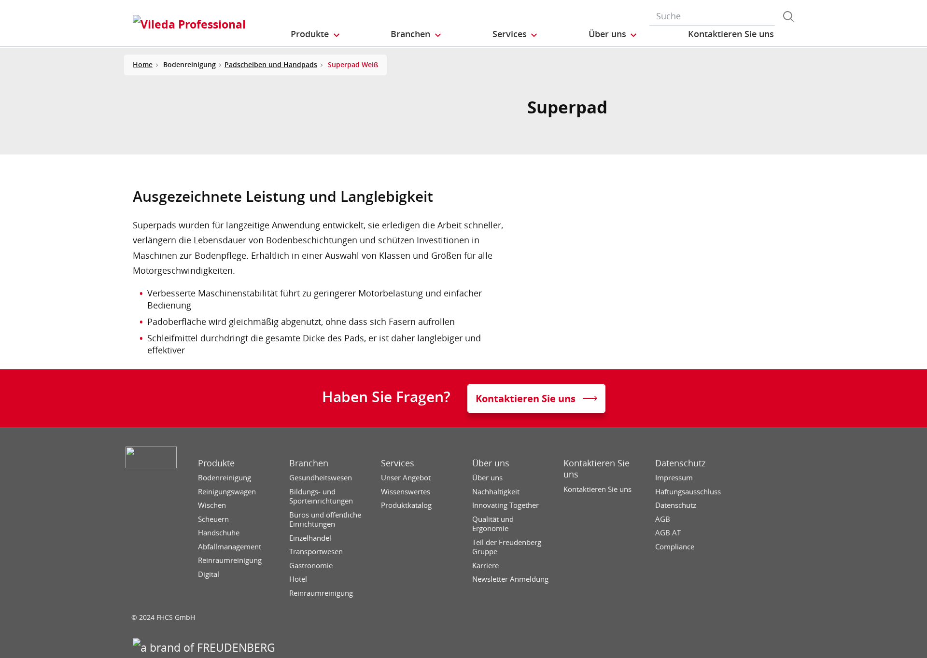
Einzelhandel (310, 538)
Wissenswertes (405, 491)
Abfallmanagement (229, 546)
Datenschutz (680, 463)
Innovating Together (505, 505)
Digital (208, 574)
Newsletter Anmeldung (510, 579)
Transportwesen (316, 551)
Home (143, 64)
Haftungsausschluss (688, 491)
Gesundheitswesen (320, 477)
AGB (662, 519)
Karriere (485, 565)
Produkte (216, 463)
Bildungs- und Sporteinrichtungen (321, 496)
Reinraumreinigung (230, 560)
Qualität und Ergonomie (493, 524)
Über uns (490, 463)
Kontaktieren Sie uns (596, 469)
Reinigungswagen (227, 491)
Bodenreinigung (224, 477)
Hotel (298, 579)
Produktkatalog (406, 505)
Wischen (212, 505)
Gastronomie (311, 565)
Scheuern (213, 519)
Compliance (674, 546)
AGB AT (668, 532)
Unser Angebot (406, 477)
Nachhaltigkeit (496, 491)
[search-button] (788, 16)
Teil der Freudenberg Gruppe (506, 547)
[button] (316, 34)
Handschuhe (218, 532)
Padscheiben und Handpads (271, 64)
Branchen (308, 463)
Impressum (674, 477)
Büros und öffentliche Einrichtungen (325, 519)
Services (397, 463)
